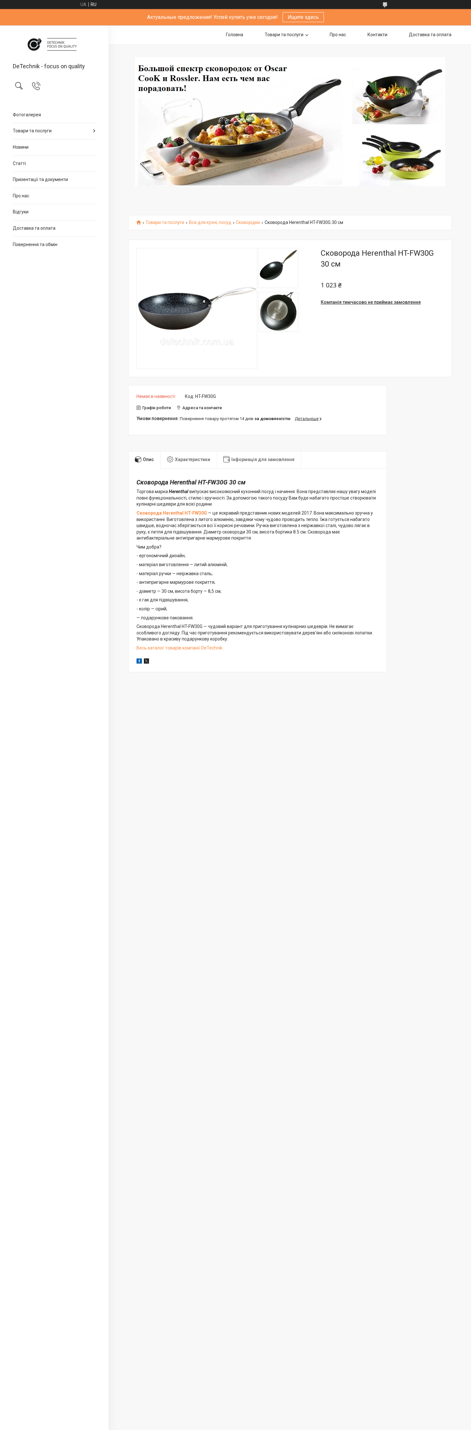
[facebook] (139, 662)
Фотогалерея (27, 114)
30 (201, 513)
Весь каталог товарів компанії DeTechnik (179, 647)
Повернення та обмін (35, 244)
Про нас (21, 195)
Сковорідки (248, 222)
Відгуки (21, 211)
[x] (146, 662)
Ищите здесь (303, 17)
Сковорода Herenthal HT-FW (167, 513)
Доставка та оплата (34, 228)
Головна (234, 34)
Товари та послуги (32, 130)
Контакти (377, 34)
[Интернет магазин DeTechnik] (54, 44)
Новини (21, 147)
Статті (19, 163)
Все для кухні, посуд (210, 222)
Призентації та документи (40, 179)
